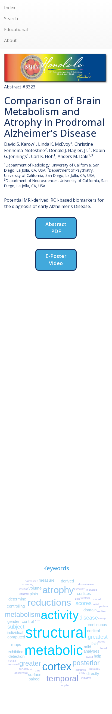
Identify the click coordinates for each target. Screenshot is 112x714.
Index (9, 8)
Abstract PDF (55, 227)
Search (11, 19)
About (10, 40)
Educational (16, 29)
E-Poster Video (55, 259)
